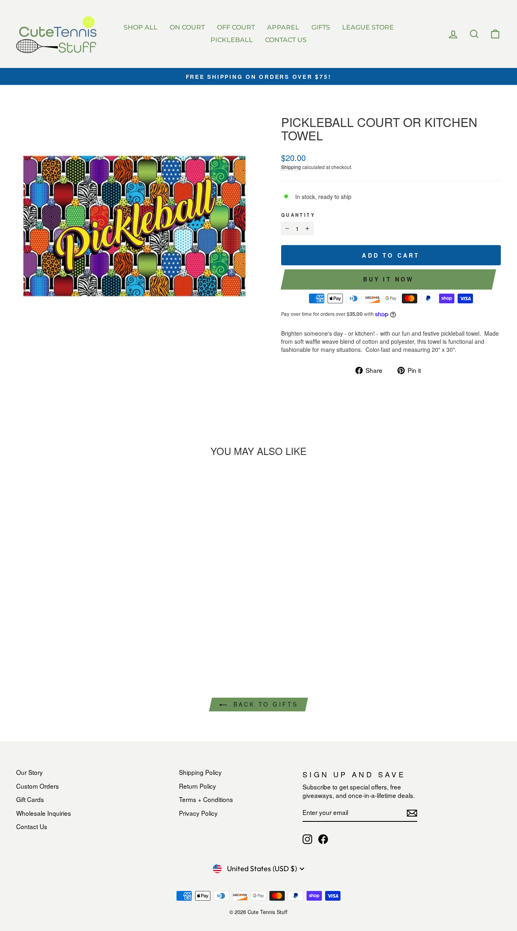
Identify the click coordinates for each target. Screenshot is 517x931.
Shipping (291, 166)
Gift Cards (30, 799)
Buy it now (388, 279)
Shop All (141, 27)
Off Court (236, 27)
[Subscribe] (412, 813)
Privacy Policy (198, 812)
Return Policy (197, 785)
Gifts (320, 27)
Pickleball (231, 40)
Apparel (283, 27)
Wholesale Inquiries (43, 812)
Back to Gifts (264, 704)
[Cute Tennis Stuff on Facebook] (323, 839)
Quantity (298, 215)
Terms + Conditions (206, 799)
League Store (368, 27)
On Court (187, 27)
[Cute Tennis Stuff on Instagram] (307, 839)
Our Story (29, 772)
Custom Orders (37, 785)
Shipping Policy (200, 772)
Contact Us (286, 40)
